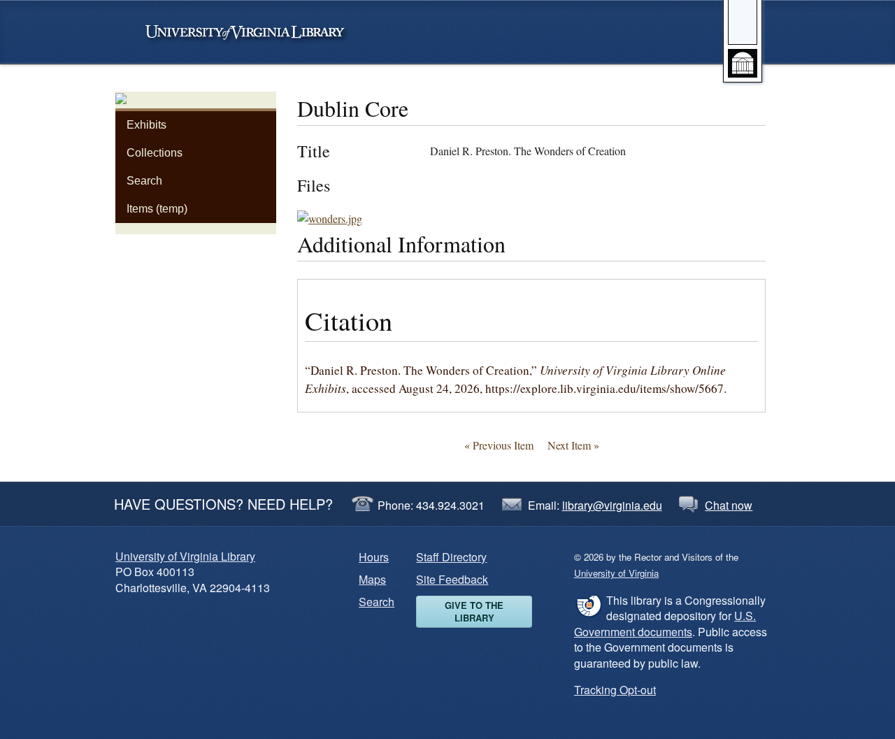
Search (144, 181)
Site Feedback (452, 579)
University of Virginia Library (185, 556)
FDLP (588, 605)
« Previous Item (499, 445)
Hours (374, 557)
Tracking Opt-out (615, 690)
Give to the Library (474, 611)
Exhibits (146, 125)
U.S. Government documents (665, 623)
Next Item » (573, 445)
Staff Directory (451, 557)
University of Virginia (251, 32)
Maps (372, 579)
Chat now (728, 505)
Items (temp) (157, 209)
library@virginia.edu (612, 505)
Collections (154, 153)
